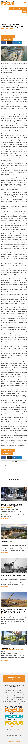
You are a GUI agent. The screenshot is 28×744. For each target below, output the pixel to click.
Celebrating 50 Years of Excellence (13, 576)
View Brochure (7, 39)
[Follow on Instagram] (16, 726)
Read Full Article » (5, 518)
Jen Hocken (8, 31)
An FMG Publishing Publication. (14, 741)
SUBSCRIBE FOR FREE (14, 678)
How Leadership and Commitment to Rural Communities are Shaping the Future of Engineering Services (13, 611)
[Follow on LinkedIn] (12, 726)
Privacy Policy (21, 729)
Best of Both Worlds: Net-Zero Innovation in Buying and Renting (12, 506)
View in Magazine (8, 36)
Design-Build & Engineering (9, 21)
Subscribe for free (18, 8)
